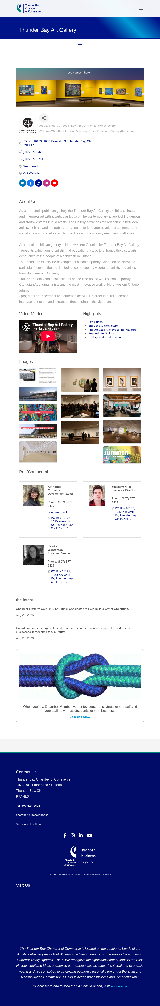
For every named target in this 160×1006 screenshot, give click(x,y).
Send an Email (57, 512)
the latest (24, 600)
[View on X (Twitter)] (38, 185)
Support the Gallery (101, 333)
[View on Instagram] (46, 185)
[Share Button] (44, 118)
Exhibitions (95, 321)
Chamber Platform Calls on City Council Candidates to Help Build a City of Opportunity (72, 608)
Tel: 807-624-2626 (28, 805)
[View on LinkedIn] (22, 185)
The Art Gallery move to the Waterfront (113, 329)
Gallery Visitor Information (105, 337)
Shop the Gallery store (103, 325)
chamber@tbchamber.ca (32, 814)
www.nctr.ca (118, 986)
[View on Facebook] (30, 185)
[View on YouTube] (54, 185)
